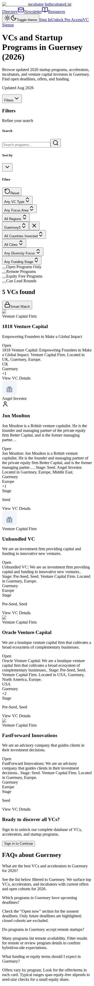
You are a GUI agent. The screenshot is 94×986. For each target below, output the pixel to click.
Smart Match (20, 307)
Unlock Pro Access (67, 19)
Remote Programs (21, 271)
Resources (56, 11)
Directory (10, 11)
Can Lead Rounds (21, 281)
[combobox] (7, 167)
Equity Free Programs (24, 276)
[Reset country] (34, 226)
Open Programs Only (24, 267)
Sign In (45, 19)
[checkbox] (4, 268)
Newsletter (33, 11)
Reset (14, 193)
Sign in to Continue (18, 844)
